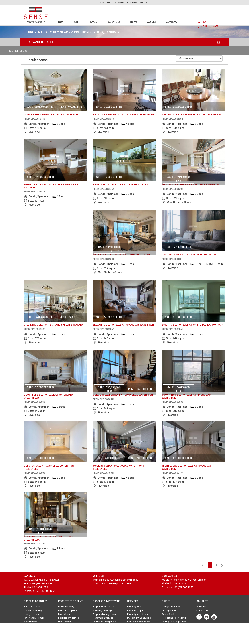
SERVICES (114, 21)
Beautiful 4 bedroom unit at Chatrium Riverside (123, 114)
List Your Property (33, 610)
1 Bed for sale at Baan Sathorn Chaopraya (189, 254)
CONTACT (172, 21)
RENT (76, 21)
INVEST (94, 21)
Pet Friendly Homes (34, 617)
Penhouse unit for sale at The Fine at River (120, 184)
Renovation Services (104, 617)
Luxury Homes (31, 614)
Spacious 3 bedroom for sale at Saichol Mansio (192, 114)
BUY (60, 21)
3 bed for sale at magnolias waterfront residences (49, 467)
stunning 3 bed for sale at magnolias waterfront (186, 396)
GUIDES (151, 21)
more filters (18, 50)
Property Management (104, 614)
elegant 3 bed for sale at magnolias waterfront (124, 324)
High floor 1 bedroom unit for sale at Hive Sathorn (51, 186)
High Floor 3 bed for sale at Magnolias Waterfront (186, 467)
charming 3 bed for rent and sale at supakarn (53, 324)
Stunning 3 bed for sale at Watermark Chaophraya (48, 538)
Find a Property (32, 606)
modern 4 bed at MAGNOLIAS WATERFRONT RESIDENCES (118, 467)
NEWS (133, 21)
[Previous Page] (202, 565)
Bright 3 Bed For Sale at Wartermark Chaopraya (192, 324)
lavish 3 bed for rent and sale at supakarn (51, 114)
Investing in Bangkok (104, 610)
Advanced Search (41, 42)
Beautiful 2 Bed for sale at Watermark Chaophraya (48, 396)
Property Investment (103, 606)
